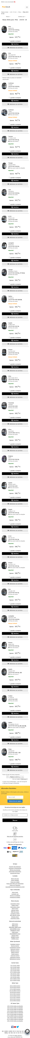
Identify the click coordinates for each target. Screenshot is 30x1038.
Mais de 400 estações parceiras (15, 836)
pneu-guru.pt (18, 1035)
